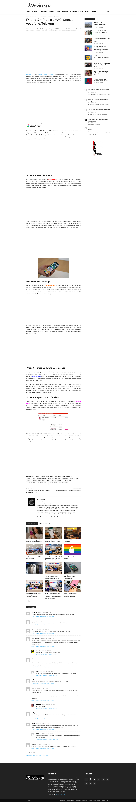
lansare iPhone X (41, 480)
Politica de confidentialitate (82, 800)
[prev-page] (27, 601)
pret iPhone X (58, 480)
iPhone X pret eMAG (66, 476)
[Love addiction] (97, 156)
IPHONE (108, 800)
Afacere (93, 12)
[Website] (55, 516)
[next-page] (29, 601)
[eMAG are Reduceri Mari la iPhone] (34, 568)
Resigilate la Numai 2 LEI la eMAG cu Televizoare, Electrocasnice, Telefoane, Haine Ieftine (34, 595)
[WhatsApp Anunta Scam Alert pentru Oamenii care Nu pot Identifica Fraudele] (72, 568)
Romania (34, 12)
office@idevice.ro (60, 794)
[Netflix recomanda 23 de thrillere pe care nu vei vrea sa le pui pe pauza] (88, 81)
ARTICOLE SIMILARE (32, 523)
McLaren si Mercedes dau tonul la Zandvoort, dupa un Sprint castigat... (102, 65)
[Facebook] (38, 516)
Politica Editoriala (70, 800)
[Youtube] (58, 516)
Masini (58, 12)
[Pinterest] (46, 516)
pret (53, 480)
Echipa (98, 800)
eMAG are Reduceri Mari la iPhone (34, 575)
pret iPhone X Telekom (63, 482)
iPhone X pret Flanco (31, 478)
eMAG (40, 74)
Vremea (51, 12)
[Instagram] (41, 516)
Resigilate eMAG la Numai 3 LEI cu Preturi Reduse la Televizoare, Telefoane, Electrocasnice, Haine (53, 577)
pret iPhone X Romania (52, 482)
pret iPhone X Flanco (31, 482)
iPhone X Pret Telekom (74, 478)
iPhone (37, 476)
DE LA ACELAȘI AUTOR (44, 523)
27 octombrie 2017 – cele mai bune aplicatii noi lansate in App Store (38, 491)
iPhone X (32, 16)
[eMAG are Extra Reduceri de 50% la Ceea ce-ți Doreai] (34, 549)
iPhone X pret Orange (52, 478)
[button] (108, 12)
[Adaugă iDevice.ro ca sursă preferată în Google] (53, 125)
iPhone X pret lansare (41, 478)
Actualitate (43, 12)
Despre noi (62, 800)
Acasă (27, 16)
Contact (103, 800)
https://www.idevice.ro (41, 501)
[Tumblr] (49, 516)
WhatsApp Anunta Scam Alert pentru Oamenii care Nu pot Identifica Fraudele (71, 577)
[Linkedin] (44, 516)
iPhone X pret (58, 476)
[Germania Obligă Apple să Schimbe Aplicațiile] (72, 549)
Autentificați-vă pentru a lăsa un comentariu (42, 616)
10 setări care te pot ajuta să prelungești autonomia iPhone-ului (102, 73)
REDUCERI (65, 12)
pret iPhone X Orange (41, 482)
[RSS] (98, 779)
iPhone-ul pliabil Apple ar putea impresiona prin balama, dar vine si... (102, 40)
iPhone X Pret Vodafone (32, 480)
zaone (37, 671)
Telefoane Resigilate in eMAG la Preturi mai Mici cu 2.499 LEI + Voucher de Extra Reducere (71, 595)
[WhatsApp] (86, 783)
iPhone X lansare (49, 476)
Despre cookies (92, 800)
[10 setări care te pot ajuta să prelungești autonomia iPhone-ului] (34, 533)
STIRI (28, 12)
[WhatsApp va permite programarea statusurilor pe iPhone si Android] (53, 533)
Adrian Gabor (32, 33)
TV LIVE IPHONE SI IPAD (76, 12)
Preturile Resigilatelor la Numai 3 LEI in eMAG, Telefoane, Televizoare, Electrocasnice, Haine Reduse (53, 558)
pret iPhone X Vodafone (32, 484)
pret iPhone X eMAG (67, 480)
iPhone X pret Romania (63, 478)
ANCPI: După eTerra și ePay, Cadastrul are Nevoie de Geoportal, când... (101, 24)
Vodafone (50, 74)
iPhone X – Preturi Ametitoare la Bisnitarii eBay (68, 490)
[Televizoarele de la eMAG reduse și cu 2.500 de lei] (72, 533)
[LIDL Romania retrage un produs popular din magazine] (88, 57)
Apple (87, 12)
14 (80, 33)
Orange (45, 74)
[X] (52, 516)
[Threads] (94, 783)
